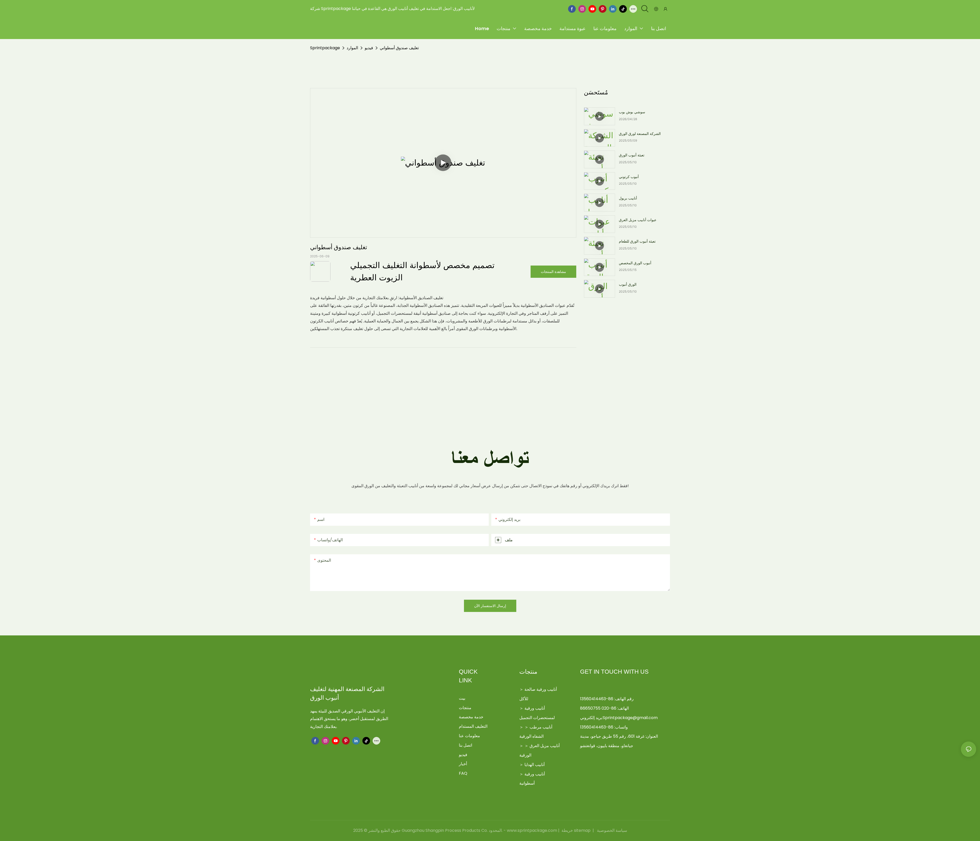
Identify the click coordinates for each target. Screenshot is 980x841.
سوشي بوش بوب (632, 112)
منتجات (465, 708)
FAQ (463, 773)
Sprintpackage (325, 48)
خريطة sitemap (576, 830)
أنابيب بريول (628, 198)
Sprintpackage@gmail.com (630, 718)
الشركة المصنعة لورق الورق (640, 133)
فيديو (369, 48)
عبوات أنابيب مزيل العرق (637, 219)
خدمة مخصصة (471, 717)
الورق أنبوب (627, 284)
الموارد (352, 48)
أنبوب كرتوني (629, 176)
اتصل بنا (465, 745)
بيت (462, 698)
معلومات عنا (469, 736)
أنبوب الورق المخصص (635, 263)
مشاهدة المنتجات (553, 271)
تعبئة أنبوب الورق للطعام (637, 241)
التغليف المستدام (473, 726)
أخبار (463, 764)
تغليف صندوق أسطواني (399, 48)
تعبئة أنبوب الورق (631, 155)
